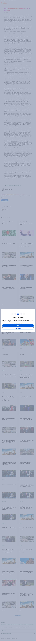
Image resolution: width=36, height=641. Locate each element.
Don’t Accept (18, 328)
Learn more (19, 321)
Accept (18, 325)
